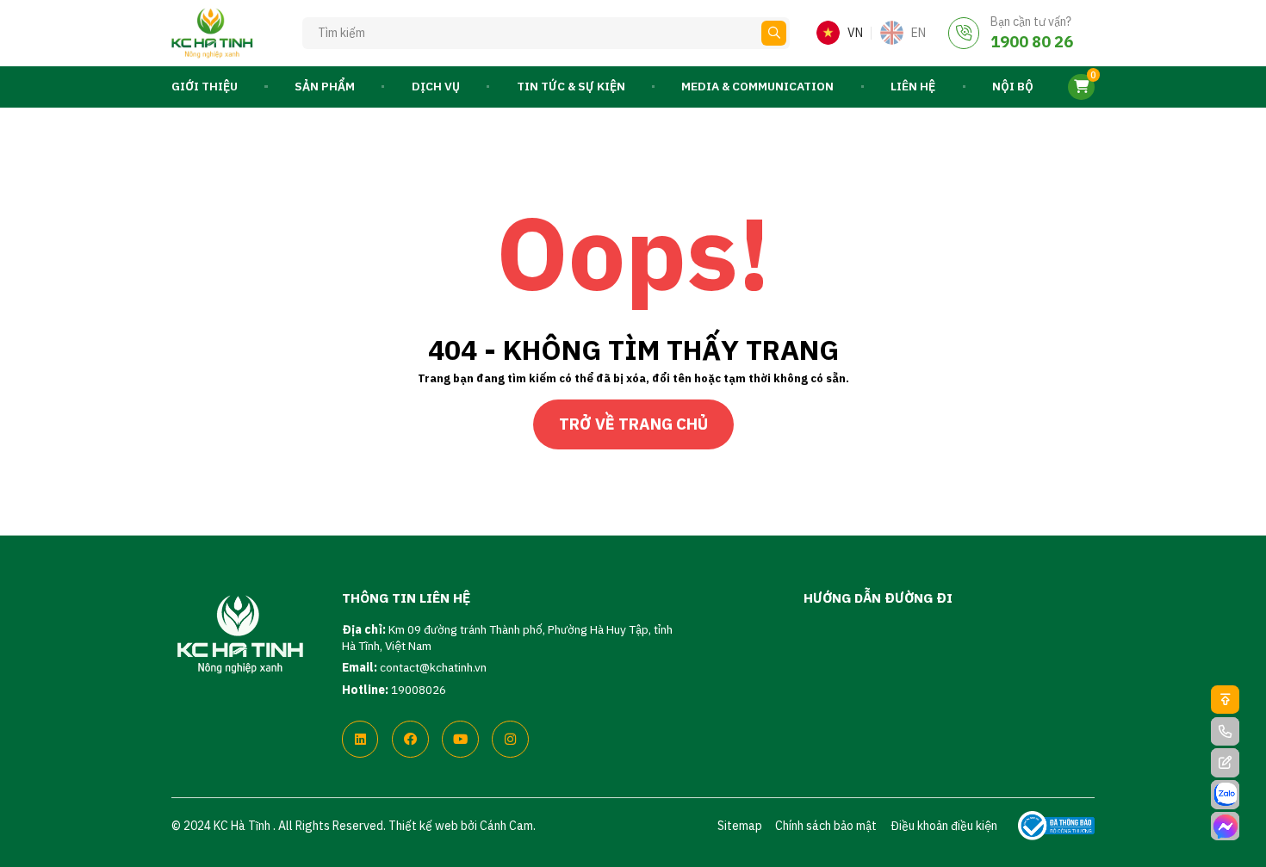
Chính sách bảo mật (826, 825)
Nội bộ (1012, 86)
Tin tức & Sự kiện (571, 86)
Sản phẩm (325, 86)
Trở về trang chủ (633, 423)
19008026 (418, 689)
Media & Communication (757, 86)
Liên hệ (913, 86)
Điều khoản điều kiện (944, 825)
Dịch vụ (436, 86)
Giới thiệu (204, 86)
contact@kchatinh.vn (433, 667)
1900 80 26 (1031, 41)
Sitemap (739, 825)
